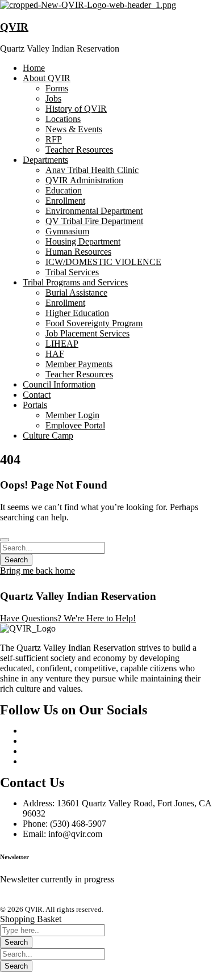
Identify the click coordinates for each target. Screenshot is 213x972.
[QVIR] (88, 5)
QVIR (14, 27)
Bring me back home (37, 570)
